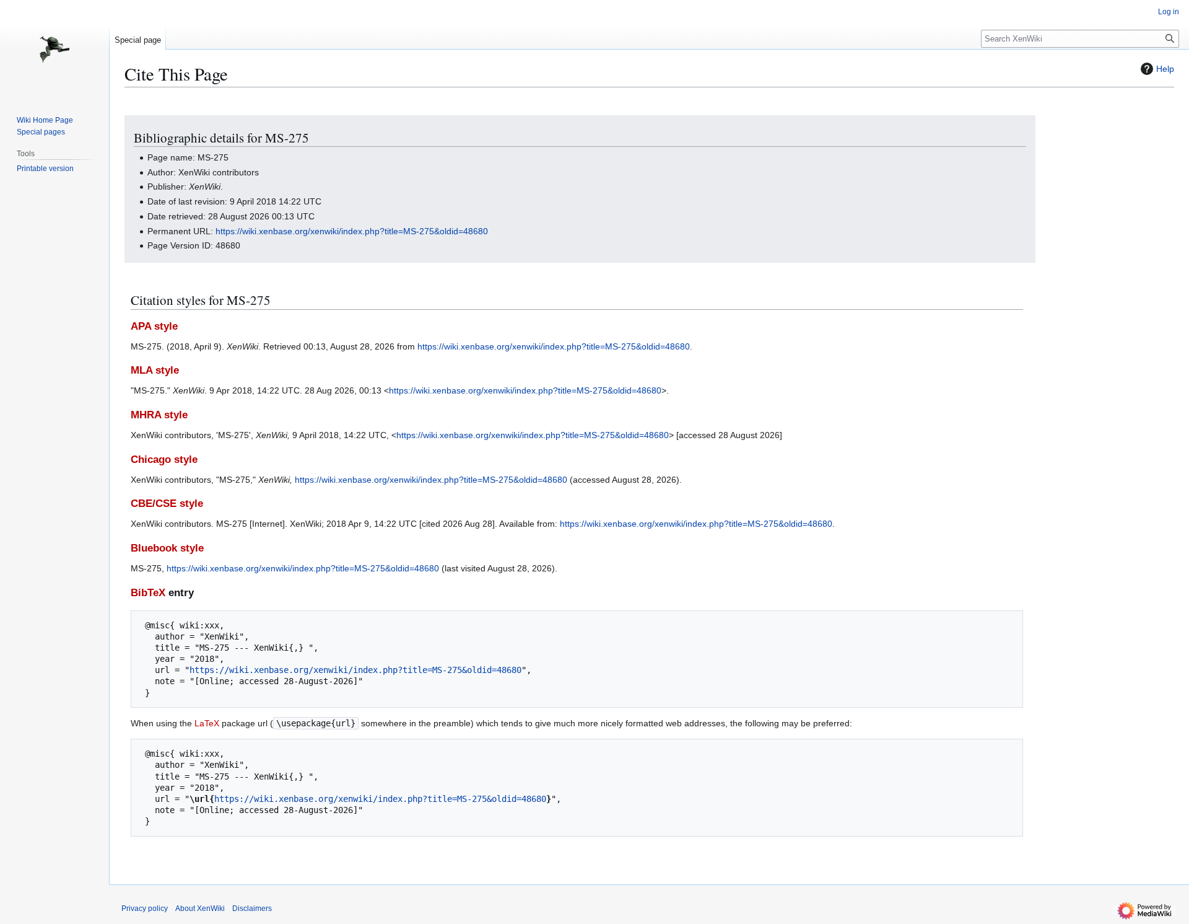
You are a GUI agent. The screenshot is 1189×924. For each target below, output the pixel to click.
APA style (154, 326)
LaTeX (206, 723)
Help (1165, 69)
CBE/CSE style (167, 503)
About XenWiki (200, 908)
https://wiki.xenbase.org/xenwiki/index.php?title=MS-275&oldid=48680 (352, 231)
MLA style (155, 370)
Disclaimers (252, 908)
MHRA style (159, 415)
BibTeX (148, 593)
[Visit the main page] (54, 49)
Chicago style (164, 459)
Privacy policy (144, 908)
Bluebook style (167, 548)
